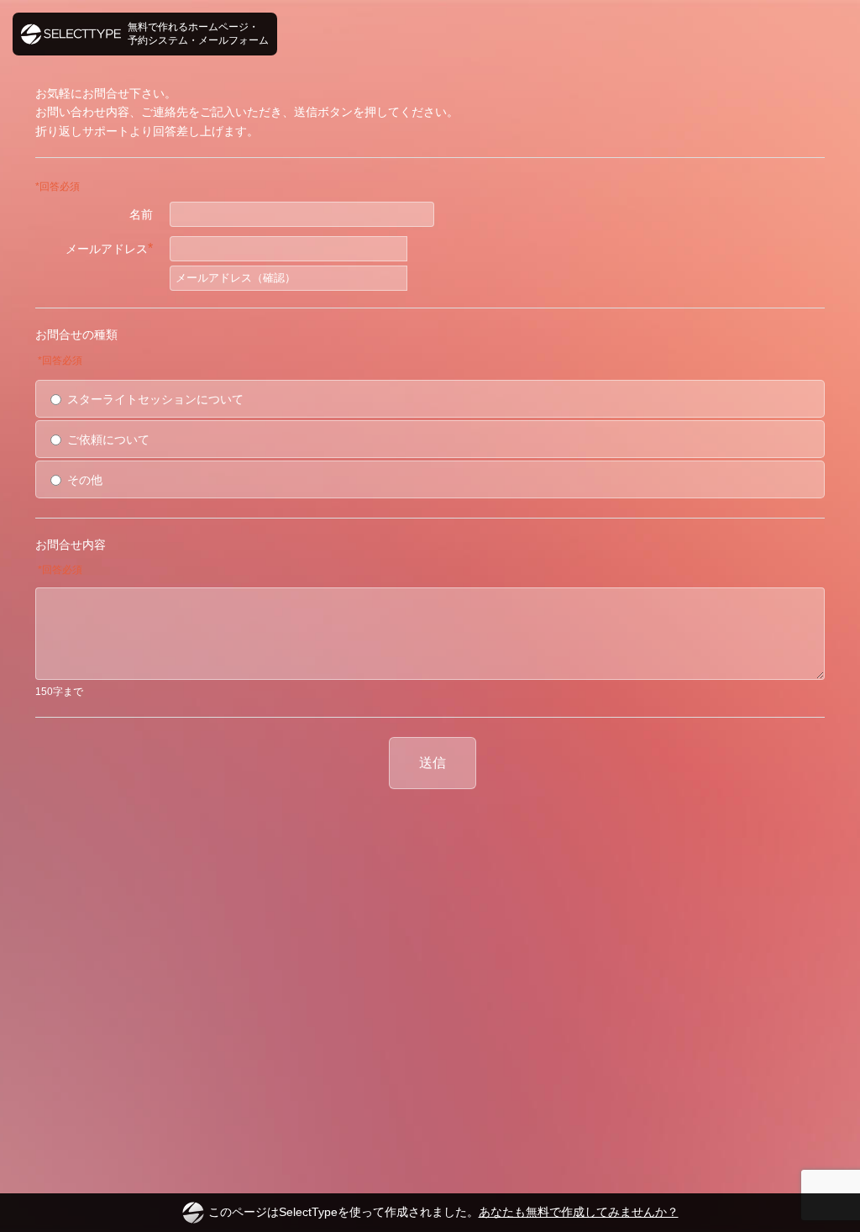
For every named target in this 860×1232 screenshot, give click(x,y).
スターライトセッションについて (155, 399)
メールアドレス (109, 248)
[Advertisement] (430, 854)
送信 (432, 763)
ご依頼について (108, 439)
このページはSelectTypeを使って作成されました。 (443, 1212)
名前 (141, 214)
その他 (84, 480)
